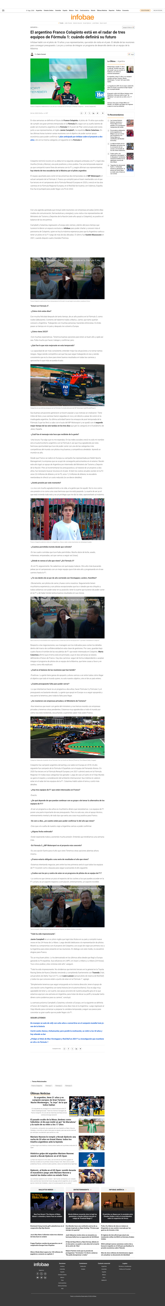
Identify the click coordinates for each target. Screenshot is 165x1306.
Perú (76, 10)
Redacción (83, 1266)
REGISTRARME (145, 10)
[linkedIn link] (45, 1277)
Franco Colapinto (37, 1086)
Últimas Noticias (102, 10)
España (65, 10)
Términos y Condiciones (125, 1266)
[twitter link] (41, 1273)
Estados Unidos (48, 10)
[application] (67, 278)
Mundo (93, 10)
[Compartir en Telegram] (97, 113)
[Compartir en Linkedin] (93, 113)
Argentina (39, 10)
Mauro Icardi (103, 23)
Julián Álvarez (68, 23)
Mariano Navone (77, 23)
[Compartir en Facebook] (85, 113)
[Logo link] (82, 16)
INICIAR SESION (157, 10)
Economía (125, 10)
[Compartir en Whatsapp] (81, 113)
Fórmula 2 (59, 1086)
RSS (62, 1288)
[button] (3, 10)
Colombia (58, 10)
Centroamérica (84, 10)
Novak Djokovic (87, 23)
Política (118, 10)
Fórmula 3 (68, 1086)
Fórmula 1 (49, 1086)
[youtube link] (37, 1277)
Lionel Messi (95, 23)
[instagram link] (45, 1273)
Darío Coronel (41, 54)
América (62, 1266)
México (71, 10)
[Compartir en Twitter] (89, 113)
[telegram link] (41, 1277)
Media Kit (104, 1280)
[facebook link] (37, 1273)
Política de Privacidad (125, 1269)
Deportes (111, 10)
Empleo (83, 1269)
